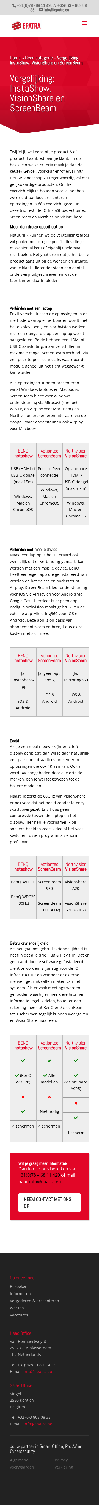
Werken (17, 1307)
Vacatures (19, 1315)
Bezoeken (19, 1286)
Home (15, 58)
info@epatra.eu (45, 1182)
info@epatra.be (38, 1423)
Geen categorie (39, 58)
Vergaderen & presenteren (34, 1300)
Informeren (20, 1293)
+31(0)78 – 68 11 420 (39, 1175)
